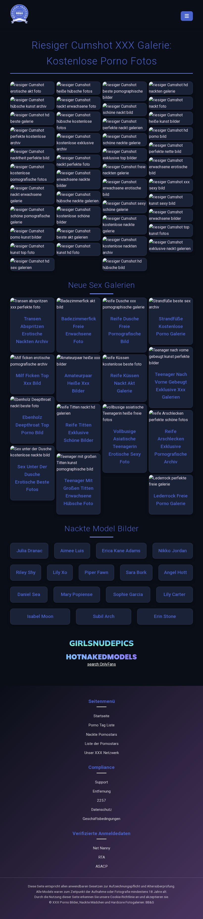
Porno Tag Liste (101, 725)
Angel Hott (175, 572)
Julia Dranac (29, 550)
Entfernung (102, 791)
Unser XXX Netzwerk (101, 753)
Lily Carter (174, 594)
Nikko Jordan (172, 550)
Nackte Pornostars (101, 734)
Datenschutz (101, 809)
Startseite (101, 716)
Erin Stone (165, 616)
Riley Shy (25, 572)
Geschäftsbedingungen (101, 819)
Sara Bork (136, 572)
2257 (101, 800)
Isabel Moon (40, 616)
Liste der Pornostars (102, 743)
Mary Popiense (77, 594)
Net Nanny (101, 848)
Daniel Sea (29, 594)
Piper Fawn (96, 572)
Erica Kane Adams (121, 550)
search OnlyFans (101, 664)
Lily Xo (60, 572)
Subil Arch (103, 616)
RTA (101, 857)
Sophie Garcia (128, 594)
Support (101, 782)
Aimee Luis (72, 550)
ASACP (102, 866)
